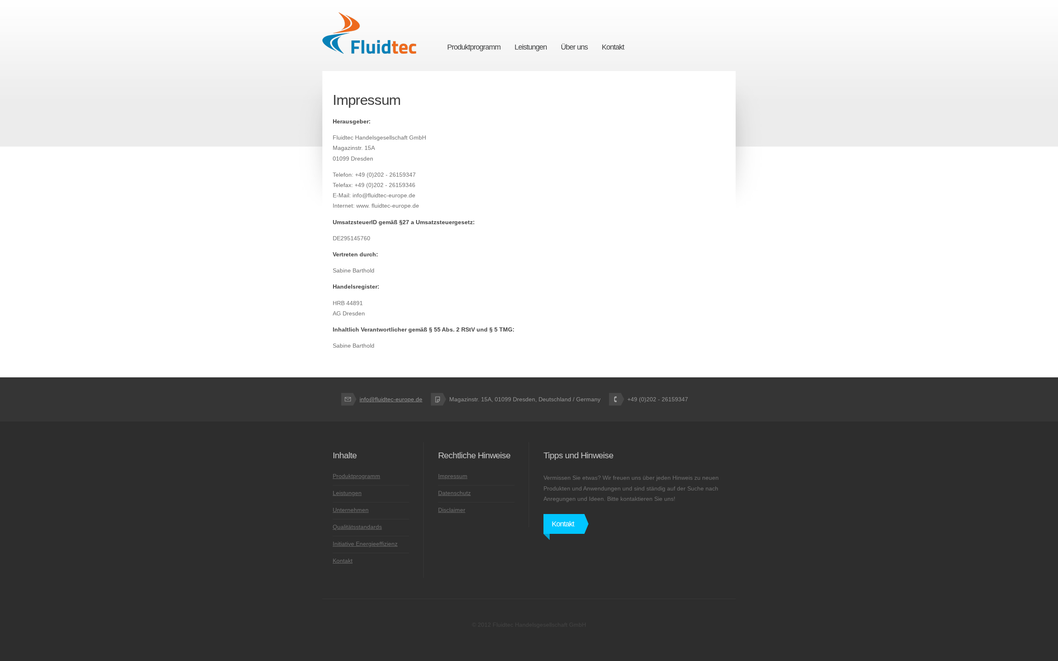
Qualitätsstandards (357, 527)
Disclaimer (451, 510)
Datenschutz (454, 493)
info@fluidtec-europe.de (391, 399)
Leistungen (347, 493)
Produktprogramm (356, 476)
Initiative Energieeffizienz (365, 543)
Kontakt (343, 560)
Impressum (452, 476)
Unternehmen (351, 510)
